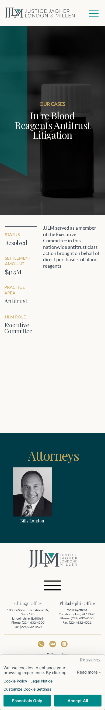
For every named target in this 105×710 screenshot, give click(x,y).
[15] (52, 644)
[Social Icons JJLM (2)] (64, 644)
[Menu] (94, 13)
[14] (41, 644)
